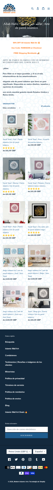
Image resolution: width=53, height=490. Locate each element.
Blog (7, 405)
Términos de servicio (14, 385)
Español (39, 451)
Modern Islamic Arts (21, 482)
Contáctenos (11, 355)
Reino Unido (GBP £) (18, 451)
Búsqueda (9, 342)
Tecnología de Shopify (37, 482)
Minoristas (10, 372)
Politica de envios (13, 399)
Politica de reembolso (15, 392)
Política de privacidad (14, 378)
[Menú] (48, 8)
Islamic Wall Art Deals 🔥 (16, 412)
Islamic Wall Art (12, 348)
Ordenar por (9, 104)
